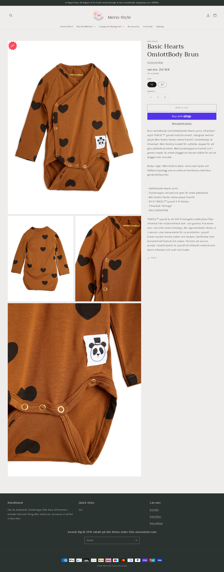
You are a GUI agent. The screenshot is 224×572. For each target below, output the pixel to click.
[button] (11, 15)
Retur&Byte (156, 523)
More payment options (182, 124)
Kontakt (154, 509)
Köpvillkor (156, 516)
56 (152, 84)
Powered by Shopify (119, 566)
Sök (81, 510)
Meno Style (107, 566)
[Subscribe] (136, 540)
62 (162, 84)
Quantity (151, 91)
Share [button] (154, 258)
